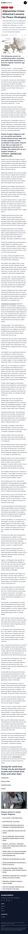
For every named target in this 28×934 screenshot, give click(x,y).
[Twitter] (1, 900)
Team (2, 908)
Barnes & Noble (5, 781)
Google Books (5, 777)
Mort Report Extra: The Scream (10, 821)
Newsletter (3, 916)
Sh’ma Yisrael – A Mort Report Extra (12, 818)
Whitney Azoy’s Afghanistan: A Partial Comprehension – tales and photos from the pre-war (14, 870)
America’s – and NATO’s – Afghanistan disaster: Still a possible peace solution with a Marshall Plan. (14, 845)
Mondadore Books (6, 785)
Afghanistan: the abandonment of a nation (13, 859)
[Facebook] (4, 900)
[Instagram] (6, 900)
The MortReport (16, 757)
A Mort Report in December (8, 304)
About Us (3, 906)
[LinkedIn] (9, 900)
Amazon (3, 788)
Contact (2, 910)
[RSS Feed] (11, 900)
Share (25, 35)
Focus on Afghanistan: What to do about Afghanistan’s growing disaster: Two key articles (13, 838)
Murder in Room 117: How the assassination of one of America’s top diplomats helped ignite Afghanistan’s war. (14, 853)
